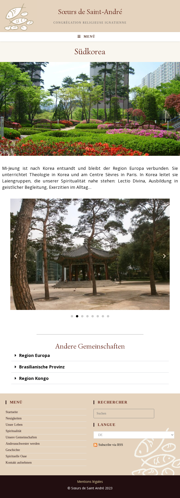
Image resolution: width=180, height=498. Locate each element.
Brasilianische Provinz (42, 367)
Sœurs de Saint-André (90, 11)
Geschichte (13, 450)
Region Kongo (34, 378)
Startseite (12, 412)
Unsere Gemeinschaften (21, 437)
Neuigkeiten (14, 418)
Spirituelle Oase (16, 456)
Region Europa (34, 355)
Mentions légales (90, 481)
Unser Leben (14, 424)
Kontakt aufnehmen (19, 462)
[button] (16, 256)
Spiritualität (13, 431)
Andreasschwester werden (23, 443)
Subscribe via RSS (110, 445)
